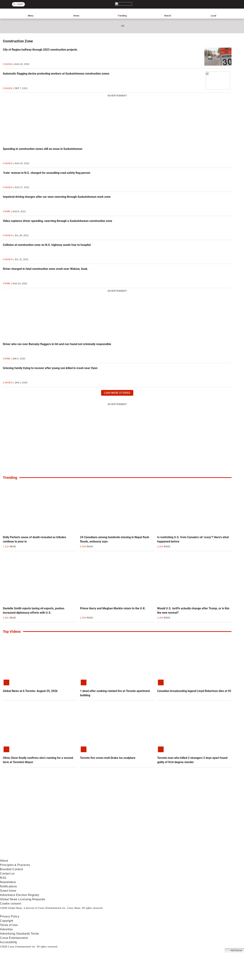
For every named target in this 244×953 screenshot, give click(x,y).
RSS (3, 878)
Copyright (6, 920)
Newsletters (8, 882)
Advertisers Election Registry (19, 895)
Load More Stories (117, 393)
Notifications (8, 886)
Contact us (7, 873)
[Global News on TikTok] (81, 856)
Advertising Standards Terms (19, 933)
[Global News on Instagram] (190, 828)
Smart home (8, 890)
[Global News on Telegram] (136, 856)
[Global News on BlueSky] (190, 856)
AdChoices (236, 950)
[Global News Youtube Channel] (136, 828)
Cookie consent (10, 903)
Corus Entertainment (14, 938)
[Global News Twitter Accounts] (81, 828)
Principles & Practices (15, 865)
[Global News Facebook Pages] (27, 828)
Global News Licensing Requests (22, 899)
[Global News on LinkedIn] (27, 856)
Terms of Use (9, 925)
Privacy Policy (9, 916)
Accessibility (8, 942)
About (4, 860)
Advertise (6, 929)
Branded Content (11, 869)
